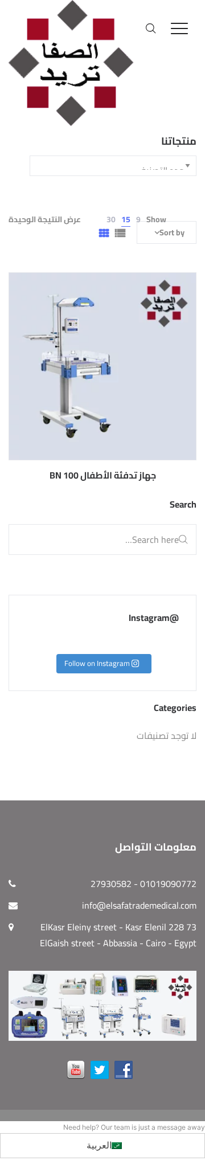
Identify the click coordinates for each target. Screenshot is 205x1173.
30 (111, 219)
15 (125, 219)
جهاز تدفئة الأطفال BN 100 (103, 475)
